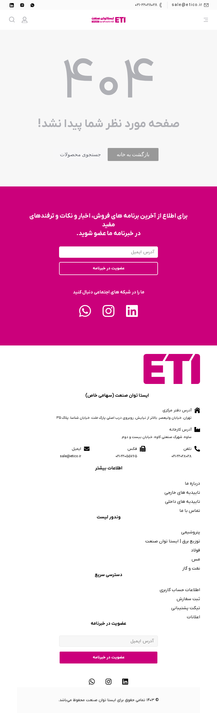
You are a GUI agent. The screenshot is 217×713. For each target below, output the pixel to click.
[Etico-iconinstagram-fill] (22, 5)
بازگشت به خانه (133, 154)
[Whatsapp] (85, 311)
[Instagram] (108, 311)
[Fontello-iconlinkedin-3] (11, 5)
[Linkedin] (132, 311)
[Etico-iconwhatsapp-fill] (32, 5)
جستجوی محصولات (80, 154)
